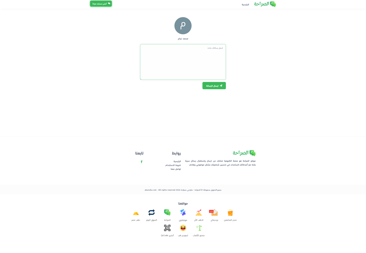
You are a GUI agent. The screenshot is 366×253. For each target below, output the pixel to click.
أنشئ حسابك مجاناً (100, 3)
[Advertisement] (183, 111)
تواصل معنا (176, 168)
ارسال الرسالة (212, 85)
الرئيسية (245, 4)
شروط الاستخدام (173, 164)
